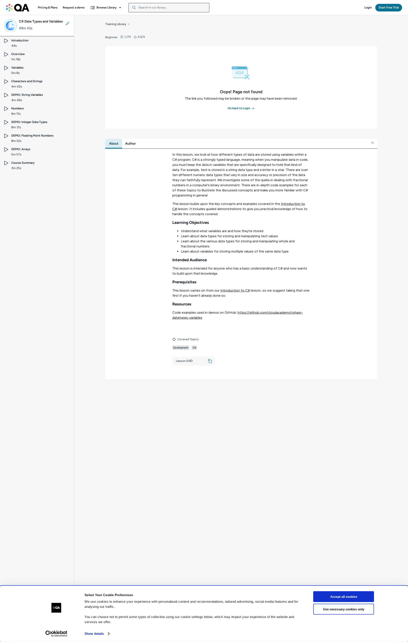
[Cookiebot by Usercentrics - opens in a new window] (56, 634)
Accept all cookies (343, 596)
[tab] (114, 143)
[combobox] (169, 7)
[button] (47, 7)
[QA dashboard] (17, 7)
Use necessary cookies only (343, 609)
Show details (94, 633)
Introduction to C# (235, 290)
